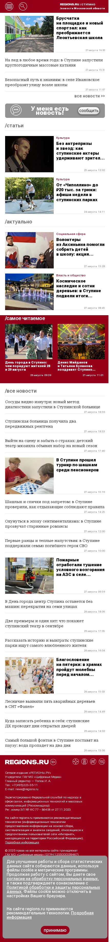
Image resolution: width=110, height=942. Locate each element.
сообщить (88, 110)
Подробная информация (22, 842)
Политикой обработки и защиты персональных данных (53, 889)
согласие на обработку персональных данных (52, 878)
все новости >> (89, 96)
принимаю (55, 930)
